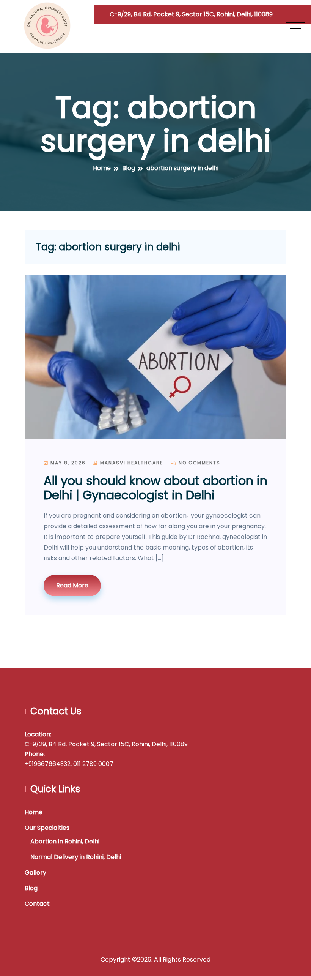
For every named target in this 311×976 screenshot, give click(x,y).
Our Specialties (47, 827)
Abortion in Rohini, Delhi (64, 841)
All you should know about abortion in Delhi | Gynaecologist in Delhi (155, 488)
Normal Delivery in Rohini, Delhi (75, 857)
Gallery (35, 872)
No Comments (198, 463)
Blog (31, 888)
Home (33, 812)
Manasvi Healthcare (130, 463)
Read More (72, 585)
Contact (37, 903)
